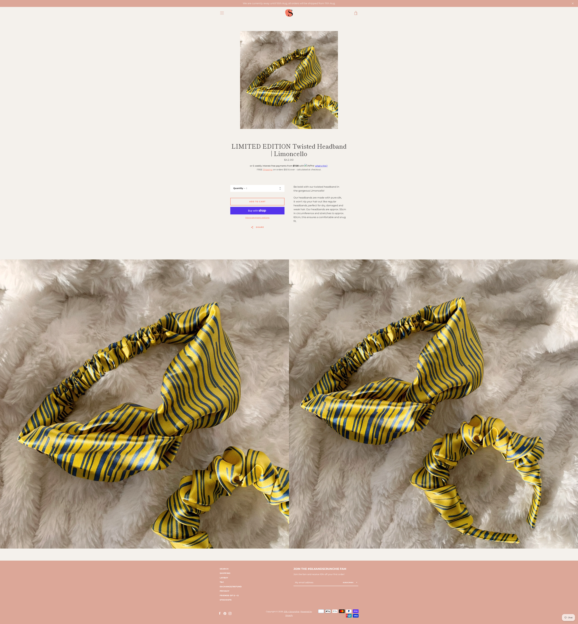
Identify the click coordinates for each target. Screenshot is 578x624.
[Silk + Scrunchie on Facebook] (219, 613)
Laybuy (224, 578)
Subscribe (348, 582)
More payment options (257, 217)
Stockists (226, 600)
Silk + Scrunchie (291, 611)
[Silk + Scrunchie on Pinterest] (224, 613)
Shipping (267, 169)
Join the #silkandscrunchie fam (320, 569)
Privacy (224, 591)
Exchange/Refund (231, 586)
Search (224, 569)
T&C (222, 582)
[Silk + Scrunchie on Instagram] (230, 613)
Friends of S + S (229, 595)
